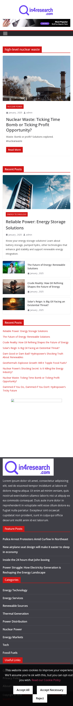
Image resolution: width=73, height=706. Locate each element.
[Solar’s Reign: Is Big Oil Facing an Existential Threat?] (14, 306)
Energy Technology (16, 214)
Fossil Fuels (10, 653)
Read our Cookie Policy (46, 680)
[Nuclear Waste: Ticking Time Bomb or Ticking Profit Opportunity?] (36, 78)
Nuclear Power (14, 106)
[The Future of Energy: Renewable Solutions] (14, 269)
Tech (6, 645)
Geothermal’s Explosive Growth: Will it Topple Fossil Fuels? (35, 362)
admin (29, 112)
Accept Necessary (51, 690)
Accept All (23, 690)
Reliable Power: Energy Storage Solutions (36, 225)
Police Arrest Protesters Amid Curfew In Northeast (35, 539)
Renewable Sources (15, 606)
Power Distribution (15, 621)
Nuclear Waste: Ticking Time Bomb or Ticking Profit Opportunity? (33, 124)
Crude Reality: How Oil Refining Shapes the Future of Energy (45, 284)
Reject (40, 698)
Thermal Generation (16, 613)
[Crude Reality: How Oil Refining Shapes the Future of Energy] (14, 287)
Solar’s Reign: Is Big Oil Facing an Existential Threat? (46, 303)
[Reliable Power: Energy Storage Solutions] (36, 192)
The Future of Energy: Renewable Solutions (46, 266)
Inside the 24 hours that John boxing (26, 560)
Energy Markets (13, 637)
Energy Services (13, 598)
